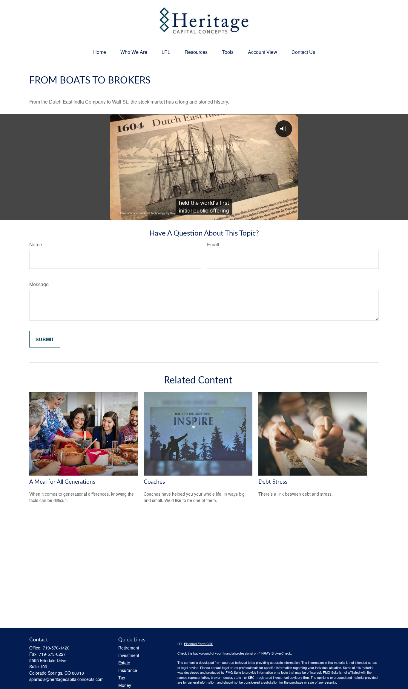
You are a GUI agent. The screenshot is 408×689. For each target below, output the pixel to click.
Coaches (154, 482)
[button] (99, 52)
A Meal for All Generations (62, 482)
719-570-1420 (56, 648)
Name (35, 244)
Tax (121, 678)
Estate (124, 663)
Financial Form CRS (198, 643)
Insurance (127, 670)
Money (124, 685)
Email (213, 244)
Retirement (128, 648)
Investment (128, 655)
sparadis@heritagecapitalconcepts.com (66, 679)
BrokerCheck (281, 653)
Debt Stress (272, 482)
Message (39, 284)
